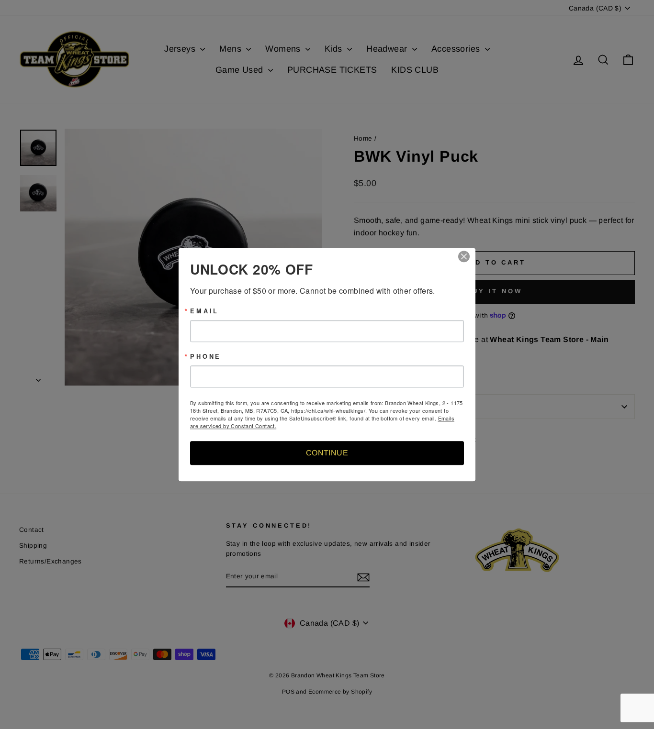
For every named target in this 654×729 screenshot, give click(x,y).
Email (204, 311)
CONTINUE (327, 453)
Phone (205, 356)
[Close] (467, 256)
